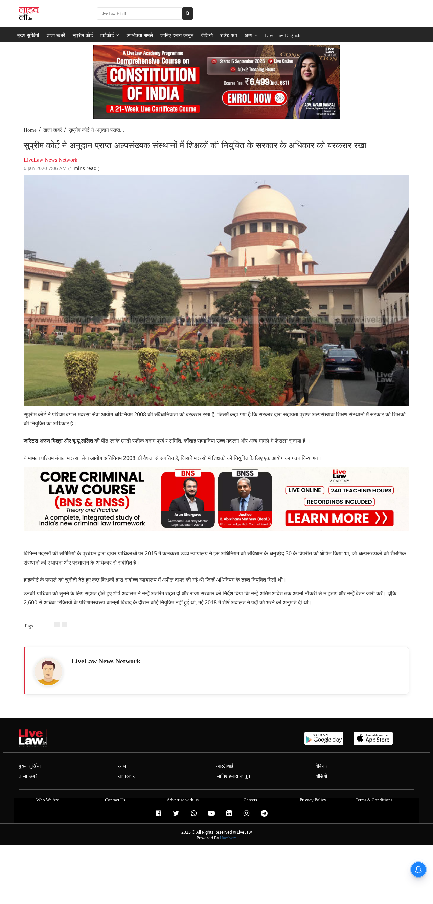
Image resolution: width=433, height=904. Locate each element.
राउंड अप (228, 35)
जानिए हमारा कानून (177, 35)
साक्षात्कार (126, 776)
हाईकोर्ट (107, 35)
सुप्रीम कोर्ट (83, 35)
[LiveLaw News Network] (48, 671)
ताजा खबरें (56, 35)
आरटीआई (225, 766)
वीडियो (207, 35)
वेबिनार (322, 766)
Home (30, 130)
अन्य (249, 35)
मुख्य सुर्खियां (28, 35)
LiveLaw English (283, 35)
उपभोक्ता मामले (140, 35)
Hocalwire (228, 838)
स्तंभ (122, 766)
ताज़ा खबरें (52, 130)
